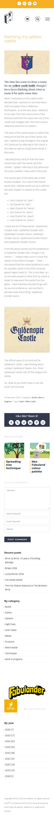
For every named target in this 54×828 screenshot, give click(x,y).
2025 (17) (10, 735)
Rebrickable (11, 647)
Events (8, 612)
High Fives (10, 624)
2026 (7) (9, 729)
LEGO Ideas (11, 630)
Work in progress (13, 659)
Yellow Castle (30, 401)
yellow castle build (24, 86)
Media (8, 636)
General (9, 618)
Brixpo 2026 (11, 568)
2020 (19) (10, 764)
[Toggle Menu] (47, 19)
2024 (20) (10, 741)
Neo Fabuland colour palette (40, 450)
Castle (21, 401)
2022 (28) (10, 753)
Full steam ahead (13, 579)
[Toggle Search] (37, 18)
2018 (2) (9, 776)
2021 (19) (10, 758)
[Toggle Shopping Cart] (27, 19)
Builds (34, 397)
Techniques (11, 653)
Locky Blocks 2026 (14, 574)
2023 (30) (10, 747)
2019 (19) (10, 770)
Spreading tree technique (14, 450)
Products (9, 641)
